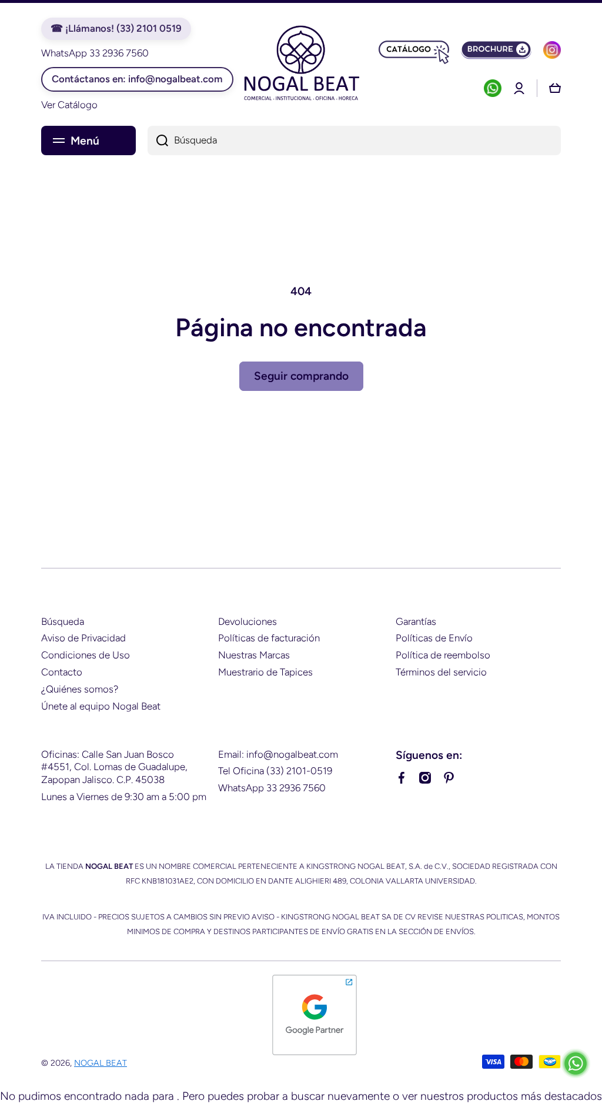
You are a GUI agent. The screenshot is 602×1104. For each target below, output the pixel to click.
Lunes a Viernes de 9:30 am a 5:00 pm (123, 796)
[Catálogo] (414, 50)
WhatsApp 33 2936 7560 (272, 788)
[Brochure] (496, 50)
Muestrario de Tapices (265, 672)
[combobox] (354, 140)
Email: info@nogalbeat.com (278, 754)
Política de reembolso (443, 655)
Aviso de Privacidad (83, 638)
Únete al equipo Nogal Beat (100, 706)
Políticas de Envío (434, 638)
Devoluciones (247, 621)
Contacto (61, 672)
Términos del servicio (441, 672)
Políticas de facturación (269, 638)
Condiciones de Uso (85, 655)
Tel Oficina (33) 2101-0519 (275, 771)
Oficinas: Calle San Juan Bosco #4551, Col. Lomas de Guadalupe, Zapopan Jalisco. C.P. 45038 (114, 767)
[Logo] (301, 65)
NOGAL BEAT (100, 1063)
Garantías (416, 621)
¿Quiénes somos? (79, 689)
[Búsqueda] (158, 140)
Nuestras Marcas (254, 655)
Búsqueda (62, 621)
